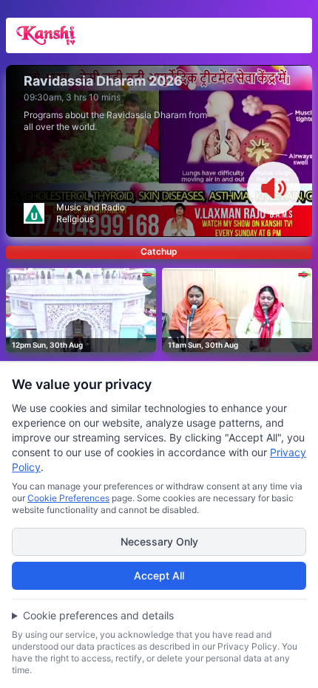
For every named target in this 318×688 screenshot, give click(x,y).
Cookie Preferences (68, 497)
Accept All (159, 575)
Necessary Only (159, 541)
